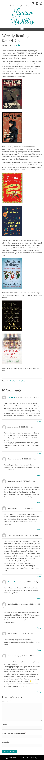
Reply (39, 421)
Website (5, 742)
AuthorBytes (35, 758)
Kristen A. (11, 397)
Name (5, 724)
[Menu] (22, 29)
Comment (6, 701)
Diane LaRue (12, 582)
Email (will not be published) (14, 733)
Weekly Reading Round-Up (19, 381)
